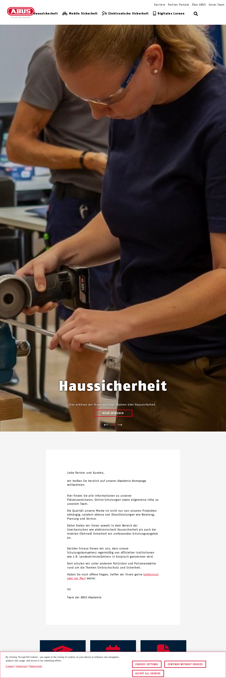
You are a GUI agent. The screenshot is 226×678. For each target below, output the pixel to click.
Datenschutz (35, 666)
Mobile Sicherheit (83, 13)
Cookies (10, 666)
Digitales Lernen (171, 13)
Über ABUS (199, 4)
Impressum (21, 666)
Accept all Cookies (147, 673)
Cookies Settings (146, 664)
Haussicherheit (46, 13)
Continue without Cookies (185, 664)
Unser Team (217, 4)
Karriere (159, 4)
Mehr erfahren (113, 413)
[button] (196, 14)
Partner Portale (178, 4)
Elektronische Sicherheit (128, 13)
